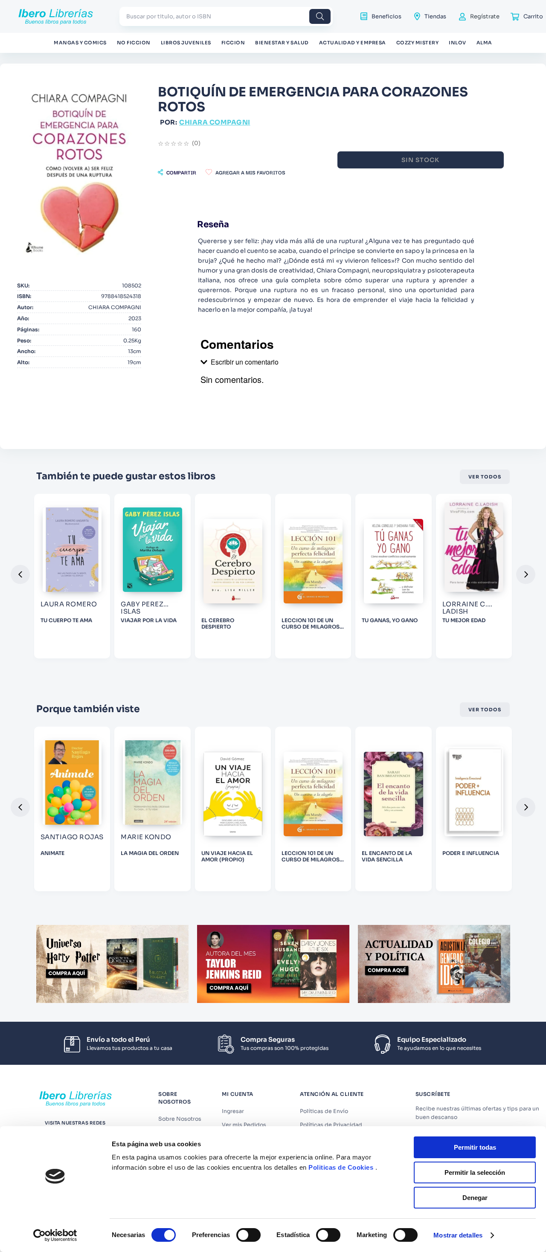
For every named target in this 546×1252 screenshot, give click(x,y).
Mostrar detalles (457, 1235)
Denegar (475, 1197)
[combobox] (226, 16)
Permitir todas (475, 1147)
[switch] (248, 1235)
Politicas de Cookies (340, 1167)
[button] (177, 172)
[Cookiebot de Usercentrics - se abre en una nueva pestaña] (55, 1235)
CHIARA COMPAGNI (214, 122)
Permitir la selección (474, 1172)
